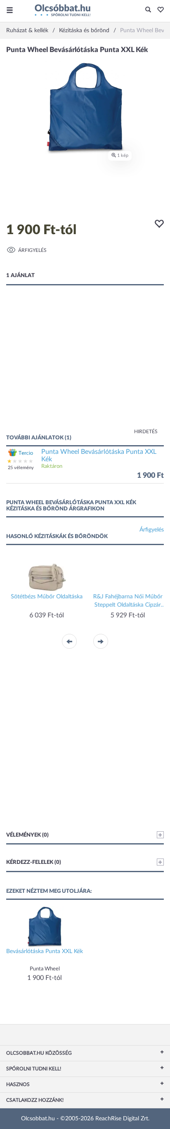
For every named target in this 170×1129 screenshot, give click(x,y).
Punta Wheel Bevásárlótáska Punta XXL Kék (98, 455)
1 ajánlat (20, 275)
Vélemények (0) (27, 835)
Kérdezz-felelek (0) (33, 862)
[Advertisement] (85, 368)
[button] (158, 10)
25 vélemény (21, 467)
